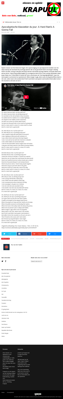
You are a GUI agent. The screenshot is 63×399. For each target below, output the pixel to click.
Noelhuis (4, 321)
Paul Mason (4, 324)
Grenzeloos (4, 306)
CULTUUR (32, 238)
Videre (3, 336)
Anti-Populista (5, 282)
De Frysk (4, 291)
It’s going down (5, 309)
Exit (2, 294)
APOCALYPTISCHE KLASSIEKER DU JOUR (19, 238)
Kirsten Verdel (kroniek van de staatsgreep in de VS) (14, 312)
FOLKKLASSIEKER (39, 238)
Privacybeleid (10, 392)
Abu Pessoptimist (6, 276)
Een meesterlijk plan (10, 22)
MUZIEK (46, 238)
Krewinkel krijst (5, 273)
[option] (32, 22)
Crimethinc (4, 288)
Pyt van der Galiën (5, 32)
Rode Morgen (5, 333)
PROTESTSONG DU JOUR (55, 238)
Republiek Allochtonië (7, 330)
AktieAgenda (5, 279)
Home (3, 392)
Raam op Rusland (6, 327)
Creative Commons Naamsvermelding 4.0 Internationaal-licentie (40, 396)
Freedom (4, 303)
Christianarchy (5, 285)
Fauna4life (4, 297)
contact (23, 374)
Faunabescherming (6, 300)
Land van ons (5, 315)
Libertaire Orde (5, 318)
